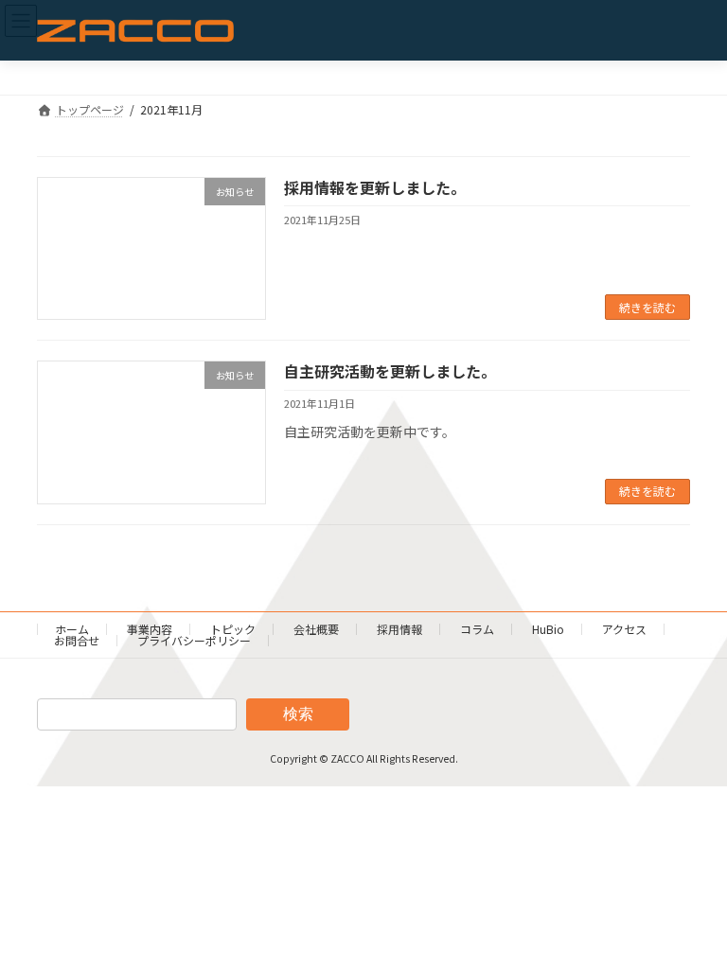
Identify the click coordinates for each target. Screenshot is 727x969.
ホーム (72, 629)
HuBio (548, 629)
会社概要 (316, 629)
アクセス (624, 629)
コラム (477, 629)
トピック (233, 629)
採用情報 (399, 629)
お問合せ (76, 640)
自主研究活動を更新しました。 (390, 371)
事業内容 (149, 629)
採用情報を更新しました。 (375, 187)
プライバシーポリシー (194, 640)
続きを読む (647, 307)
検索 (298, 713)
